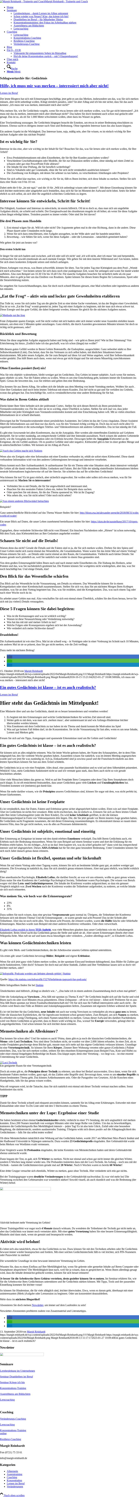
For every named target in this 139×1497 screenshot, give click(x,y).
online (3, 1433)
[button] (9, 657)
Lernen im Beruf (9, 93)
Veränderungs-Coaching (13, 1418)
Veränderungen (15, 1486)
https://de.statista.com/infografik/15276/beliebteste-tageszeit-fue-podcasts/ (47, 979)
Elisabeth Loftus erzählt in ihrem (25, 929)
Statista (39, 985)
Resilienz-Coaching (10, 1439)
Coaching (12, 1477)
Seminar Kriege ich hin (12, 1382)
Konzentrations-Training (13, 1388)
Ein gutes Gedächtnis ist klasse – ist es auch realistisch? (48, 687)
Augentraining (14, 1474)
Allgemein (12, 1471)
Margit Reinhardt (33, 671)
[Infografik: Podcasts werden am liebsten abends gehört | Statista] (35, 973)
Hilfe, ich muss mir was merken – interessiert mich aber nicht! (54, 86)
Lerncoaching (7, 1399)
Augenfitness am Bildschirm (15, 1394)
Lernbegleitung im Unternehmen (17, 1370)
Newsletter (37, 1305)
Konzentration (14, 1480)
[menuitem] (73, 7)
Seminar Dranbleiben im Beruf (16, 1376)
